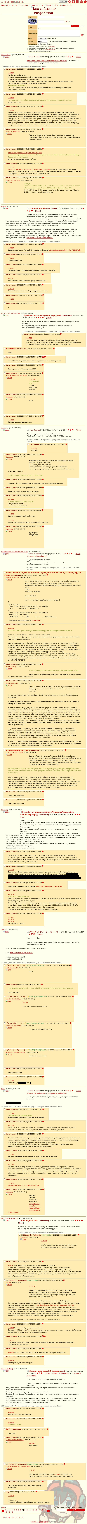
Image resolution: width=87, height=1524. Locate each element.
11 (30, 1510)
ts (22, 2)
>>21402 (11, 870)
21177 (40, 1122)
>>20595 (11, 1340)
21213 (39, 1482)
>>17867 (11, 248)
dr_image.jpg (9, 397)
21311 (39, 1069)
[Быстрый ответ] (72, 57)
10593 (44, 575)
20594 (60, 1280)
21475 (39, 454)
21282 (39, 1357)
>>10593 (11, 628)
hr (16, 5)
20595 (39, 1324)
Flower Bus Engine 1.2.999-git (39, 1522)
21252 (40, 1150)
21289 (39, 1189)
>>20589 (44, 1241)
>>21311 (11, 1081)
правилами (52, 46)
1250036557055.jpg (12, 968)
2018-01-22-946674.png (13, 131)
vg (42, 5)
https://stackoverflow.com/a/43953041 (49, 886)
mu (24, 5)
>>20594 (11, 1328)
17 (6, 1512)
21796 (39, 365)
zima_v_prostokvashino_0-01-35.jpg (16, 375)
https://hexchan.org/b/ (34, 1205)
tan (64, 5)
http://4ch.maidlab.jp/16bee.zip (21, 953)
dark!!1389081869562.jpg (13, 1026)
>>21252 (11, 1164)
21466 (63, 444)
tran (33, 5)
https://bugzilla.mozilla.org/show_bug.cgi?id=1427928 (54, 1305)
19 (12, 1512)
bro (13, 5)
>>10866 (57, 1474)
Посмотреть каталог (50, 49)
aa (50, 5)
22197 (40, 416)
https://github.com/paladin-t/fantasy (40, 238)
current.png (9, 1192)
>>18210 (11, 258)
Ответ (78, 57)
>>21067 (32, 1443)
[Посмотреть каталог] (77, 1)
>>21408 (11, 894)
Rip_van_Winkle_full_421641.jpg (10, 313)
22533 (39, 163)
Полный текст (37, 620)
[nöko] (48, 44)
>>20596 (11, 1352)
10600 (39, 681)
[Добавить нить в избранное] (68, 57)
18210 (40, 244)
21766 (39, 357)
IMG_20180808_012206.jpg (9, 1218)
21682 (39, 510)
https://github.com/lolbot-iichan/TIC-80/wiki (65, 250)
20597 (39, 1349)
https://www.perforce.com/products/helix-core (25, 153)
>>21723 (29, 338)
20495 (39, 1419)
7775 (62, 554)
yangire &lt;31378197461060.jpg (15, 1052)
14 (39, 1510)
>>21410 (11, 917)
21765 (50, 349)
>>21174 (11, 1113)
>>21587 (11, 520)
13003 (70, 1050)
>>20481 (11, 1422)
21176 (40, 1109)
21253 (40, 1161)
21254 (33, 1492)
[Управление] (81, 1)
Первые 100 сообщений (36, 1093)
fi (55, 5)
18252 (39, 285)
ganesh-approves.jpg (12, 683)
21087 (39, 1437)
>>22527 (11, 73)
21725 (39, 526)
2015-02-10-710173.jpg (13, 180)
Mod (3, 1507)
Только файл (77, 1508)
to (67, 5)
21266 (39, 1179)
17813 (80, 208)
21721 (39, 792)
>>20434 (11, 1412)
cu (8, 2)
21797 (39, 373)
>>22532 (11, 167)
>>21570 (11, 514)
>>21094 (11, 1496)
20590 (75, 1235)
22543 (40, 178)
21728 (57, 334)
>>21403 (11, 921)
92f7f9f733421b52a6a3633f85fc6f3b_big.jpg (14, 552)
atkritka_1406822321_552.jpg (14, 752)
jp (57, 5)
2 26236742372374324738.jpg (15, 1440)
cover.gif (3, 206)
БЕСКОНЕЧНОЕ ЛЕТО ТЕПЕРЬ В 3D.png (17, 1466)
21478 (39, 479)
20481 (39, 1408)
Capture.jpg (4, 428)
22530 (39, 106)
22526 (63, 57)
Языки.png (4, 810)
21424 (39, 913)
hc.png (3, 1089)
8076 (82, 932)
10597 (39, 664)
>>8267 (25, 1002)
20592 (39, 1262)
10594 (39, 624)
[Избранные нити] (69, 1)
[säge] (41, 44)
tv (39, 5)
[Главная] (85, 1)
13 (36, 1510)
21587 (39, 496)
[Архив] (73, 1)
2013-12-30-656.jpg (7, 1369)
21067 (44, 1429)
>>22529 (11, 110)
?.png (2, 930)
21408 (39, 866)
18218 (39, 254)
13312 (62, 750)
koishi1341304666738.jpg (13, 999)
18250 (39, 264)
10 (27, 1510)
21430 (63, 430)
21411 (39, 890)
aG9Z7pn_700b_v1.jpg (12, 577)
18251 (39, 275)
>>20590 (11, 1265)
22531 (39, 129)
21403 (39, 851)
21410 (39, 882)
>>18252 (11, 299)
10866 (32, 1373)
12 (33, 1510)
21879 (39, 394)
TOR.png (22, 1237)
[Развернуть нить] (70, 57)
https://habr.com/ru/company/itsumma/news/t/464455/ (47, 61)
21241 (39, 1134)
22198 (40, 303)
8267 (39, 984)
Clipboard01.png (6, 55)
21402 (72, 815)
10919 (67, 1023)
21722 (39, 800)
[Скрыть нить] (66, 57)
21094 (61, 1464)
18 (9, 1512)
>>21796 (32, 379)
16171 (33, 318)
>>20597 (11, 1360)
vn (71, 5)
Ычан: (3, 5)
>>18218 (11, 268)
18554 (63, 1091)
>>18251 (11, 289)
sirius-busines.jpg (11, 667)
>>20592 (32, 1286)
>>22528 (11, 98)
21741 (40, 295)
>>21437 (11, 499)
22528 (39, 69)
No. (59, 57)
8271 (70, 996)
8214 (68, 965)
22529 (39, 94)
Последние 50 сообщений (37, 556)
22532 (39, 149)
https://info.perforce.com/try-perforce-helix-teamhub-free (29, 169)
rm (61, 5)
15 (42, 1510)
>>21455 (34, 448)
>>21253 (11, 1183)
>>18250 (11, 278)
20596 (39, 1336)
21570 (39, 487)
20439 (72, 1220)
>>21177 (11, 1154)
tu (37, 5)
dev (12, 2)
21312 (40, 1077)
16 (45, 1510)
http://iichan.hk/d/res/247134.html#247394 (23, 1185)
